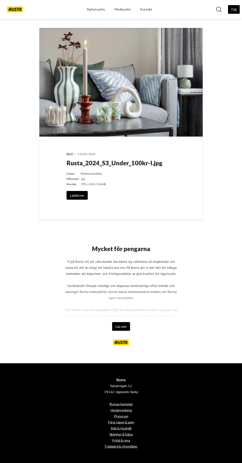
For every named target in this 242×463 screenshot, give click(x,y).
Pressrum (121, 416)
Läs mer (121, 326)
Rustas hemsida (121, 404)
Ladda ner (77, 195)
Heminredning (121, 410)
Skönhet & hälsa (121, 434)
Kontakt (146, 9)
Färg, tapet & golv (121, 422)
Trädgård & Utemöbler (121, 446)
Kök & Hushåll (121, 428)
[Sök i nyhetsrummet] (219, 9)
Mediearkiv (122, 9)
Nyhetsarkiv (96, 9)
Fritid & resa (121, 440)
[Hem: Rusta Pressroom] (15, 9)
